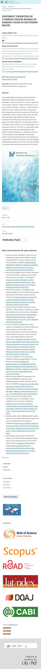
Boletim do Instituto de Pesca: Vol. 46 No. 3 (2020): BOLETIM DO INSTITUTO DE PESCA (22, 371)
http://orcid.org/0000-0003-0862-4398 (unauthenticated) (21, 43)
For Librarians (7, 488)
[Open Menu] (2, 2)
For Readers (6, 482)
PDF (6, 208)
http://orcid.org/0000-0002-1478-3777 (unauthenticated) (21, 58)
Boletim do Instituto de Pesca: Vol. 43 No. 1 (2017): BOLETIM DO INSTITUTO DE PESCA (22, 319)
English (5, 467)
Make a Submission (10, 496)
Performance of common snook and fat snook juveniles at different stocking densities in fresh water (22, 425)
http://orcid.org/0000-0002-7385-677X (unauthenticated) (21, 71)
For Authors (6, 485)
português (6, 470)
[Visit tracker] (12, 515)
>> (7, 457)
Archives (10, 6)
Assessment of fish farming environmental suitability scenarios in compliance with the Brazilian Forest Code (20, 445)
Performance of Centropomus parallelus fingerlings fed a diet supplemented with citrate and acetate (22, 406)
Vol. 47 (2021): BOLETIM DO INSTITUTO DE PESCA (16, 8)
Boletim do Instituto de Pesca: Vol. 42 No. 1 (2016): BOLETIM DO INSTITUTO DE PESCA (22, 411)
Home (4, 6)
